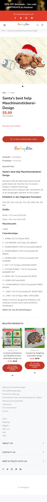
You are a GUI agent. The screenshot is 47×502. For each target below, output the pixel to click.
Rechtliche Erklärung (10, 394)
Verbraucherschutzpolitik (12, 401)
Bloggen (5, 425)
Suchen (5, 411)
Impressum (7, 404)
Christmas (17, 160)
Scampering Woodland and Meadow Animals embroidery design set (12, 355)
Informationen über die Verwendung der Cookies (22, 397)
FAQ (4, 432)
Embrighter (16, 157)
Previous (3, 62)
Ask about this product (11, 126)
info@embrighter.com (25, 14)
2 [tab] (24, 86)
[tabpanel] (23, 60)
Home (3, 31)
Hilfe (4, 436)
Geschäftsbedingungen (11, 390)
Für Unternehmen (9, 408)
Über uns (6, 429)
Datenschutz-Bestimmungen (13, 387)
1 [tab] (22, 86)
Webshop (6, 422)
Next (43, 62)
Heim (4, 419)
